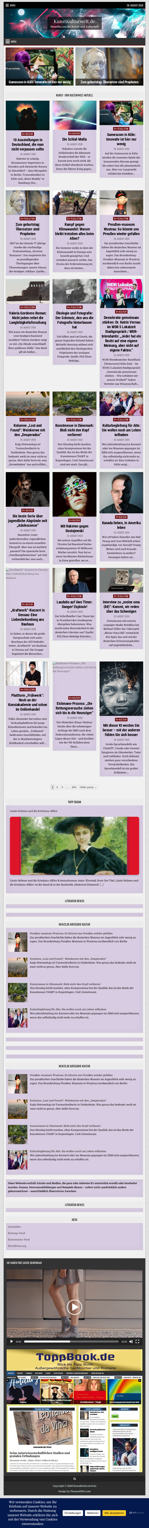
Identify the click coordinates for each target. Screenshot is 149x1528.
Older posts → (88, 787)
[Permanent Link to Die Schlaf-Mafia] (74, 115)
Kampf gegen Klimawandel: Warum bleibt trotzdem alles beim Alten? (74, 231)
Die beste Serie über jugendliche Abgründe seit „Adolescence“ (27, 521)
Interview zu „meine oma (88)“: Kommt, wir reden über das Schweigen (121, 607)
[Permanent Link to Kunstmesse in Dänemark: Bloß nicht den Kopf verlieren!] (74, 404)
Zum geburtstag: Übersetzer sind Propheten (40, 82)
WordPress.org (17, 1246)
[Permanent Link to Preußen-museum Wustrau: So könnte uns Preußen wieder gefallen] (121, 202)
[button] (74, 1307)
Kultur (29, 134)
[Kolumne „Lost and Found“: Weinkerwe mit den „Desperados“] (17, 976)
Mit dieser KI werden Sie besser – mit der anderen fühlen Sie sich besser (121, 730)
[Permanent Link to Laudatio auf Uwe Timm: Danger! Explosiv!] (74, 580)
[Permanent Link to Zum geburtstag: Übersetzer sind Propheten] (27, 202)
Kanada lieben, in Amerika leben (121, 525)
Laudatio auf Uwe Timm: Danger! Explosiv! (74, 604)
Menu (12, 5)
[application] (74, 1307)
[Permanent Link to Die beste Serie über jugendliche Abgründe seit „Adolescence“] (27, 489)
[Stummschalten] (131, 1341)
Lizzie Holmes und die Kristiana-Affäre (33, 811)
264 (74, 787)
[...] (102, 884)
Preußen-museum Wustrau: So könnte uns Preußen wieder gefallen (121, 229)
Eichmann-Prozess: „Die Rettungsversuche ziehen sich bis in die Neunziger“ (74, 708)
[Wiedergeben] (12, 1341)
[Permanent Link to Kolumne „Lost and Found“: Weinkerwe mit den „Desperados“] (27, 404)
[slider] (71, 1341)
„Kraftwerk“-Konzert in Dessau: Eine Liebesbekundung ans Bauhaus (28, 617)
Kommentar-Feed (19, 1239)
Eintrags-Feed (16, 1233)
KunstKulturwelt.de (74, 21)
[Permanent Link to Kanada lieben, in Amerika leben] (121, 492)
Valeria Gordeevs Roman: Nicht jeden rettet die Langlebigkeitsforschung (27, 318)
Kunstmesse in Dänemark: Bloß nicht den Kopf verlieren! (74, 430)
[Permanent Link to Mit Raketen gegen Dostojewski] (74, 494)
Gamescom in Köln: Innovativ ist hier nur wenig (121, 139)
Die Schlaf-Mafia (74, 139)
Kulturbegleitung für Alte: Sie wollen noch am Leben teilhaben (121, 430)
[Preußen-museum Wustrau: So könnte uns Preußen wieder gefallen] (17, 950)
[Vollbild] (137, 1341)
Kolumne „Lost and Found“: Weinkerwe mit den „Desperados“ (27, 430)
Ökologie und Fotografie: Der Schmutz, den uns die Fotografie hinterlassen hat (74, 320)
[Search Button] (74, 1478)
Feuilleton (122, 128)
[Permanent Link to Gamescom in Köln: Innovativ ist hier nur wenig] (121, 113)
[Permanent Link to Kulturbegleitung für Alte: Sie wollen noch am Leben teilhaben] (121, 404)
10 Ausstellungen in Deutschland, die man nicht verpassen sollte (27, 144)
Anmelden (14, 1226)
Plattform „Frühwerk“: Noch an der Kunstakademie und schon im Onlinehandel (27, 702)
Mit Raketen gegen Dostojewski (74, 528)
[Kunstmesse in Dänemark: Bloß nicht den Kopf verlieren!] (17, 1001)
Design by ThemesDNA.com (74, 1491)
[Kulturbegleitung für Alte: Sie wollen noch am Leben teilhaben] (17, 1026)
